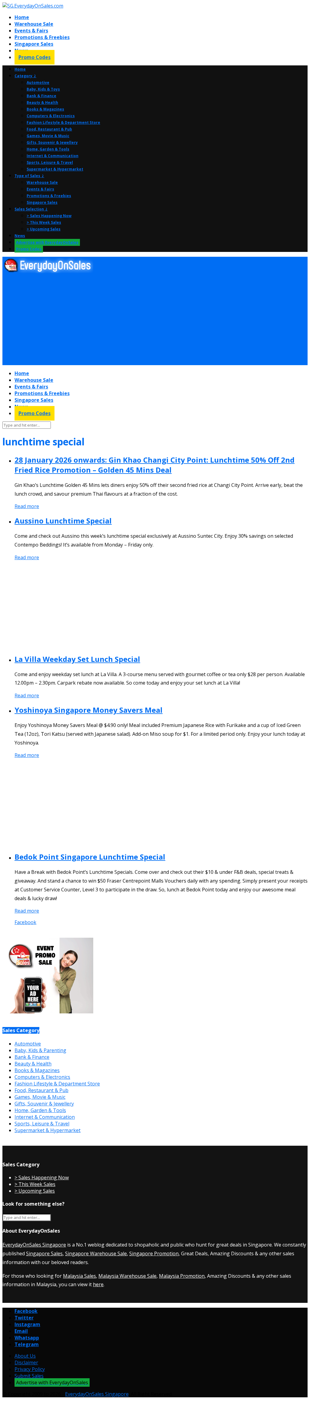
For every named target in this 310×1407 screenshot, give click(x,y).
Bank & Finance (41, 95)
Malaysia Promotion (182, 1276)
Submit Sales (29, 1375)
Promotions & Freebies (42, 37)
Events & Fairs (31, 30)
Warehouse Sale (34, 24)
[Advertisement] (155, 319)
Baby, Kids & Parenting (40, 1050)
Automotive (38, 82)
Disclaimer (26, 1362)
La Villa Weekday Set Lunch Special (77, 659)
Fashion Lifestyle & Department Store (63, 122)
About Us (25, 1356)
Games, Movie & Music (48, 135)
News (20, 235)
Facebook (25, 922)
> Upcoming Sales (44, 229)
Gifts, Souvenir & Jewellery (52, 142)
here (98, 1284)
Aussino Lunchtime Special (63, 521)
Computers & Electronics (51, 115)
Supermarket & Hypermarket (55, 169)
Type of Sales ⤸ (29, 175)
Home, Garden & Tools (48, 149)
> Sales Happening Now (49, 215)
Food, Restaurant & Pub (49, 129)
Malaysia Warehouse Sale (127, 1276)
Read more (27, 506)
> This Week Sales (44, 222)
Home (22, 17)
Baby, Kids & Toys (43, 89)
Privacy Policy (30, 1369)
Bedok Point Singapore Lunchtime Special (90, 857)
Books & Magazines (45, 109)
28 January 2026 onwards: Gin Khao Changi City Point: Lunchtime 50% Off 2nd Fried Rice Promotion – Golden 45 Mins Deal (155, 465)
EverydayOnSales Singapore (34, 1244)
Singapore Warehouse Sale (96, 1253)
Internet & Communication (52, 155)
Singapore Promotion (154, 1253)
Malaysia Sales (79, 1276)
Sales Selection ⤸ (31, 209)
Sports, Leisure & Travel (50, 162)
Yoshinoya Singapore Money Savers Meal (89, 710)
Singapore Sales (34, 44)
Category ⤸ (25, 75)
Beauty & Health (42, 102)
